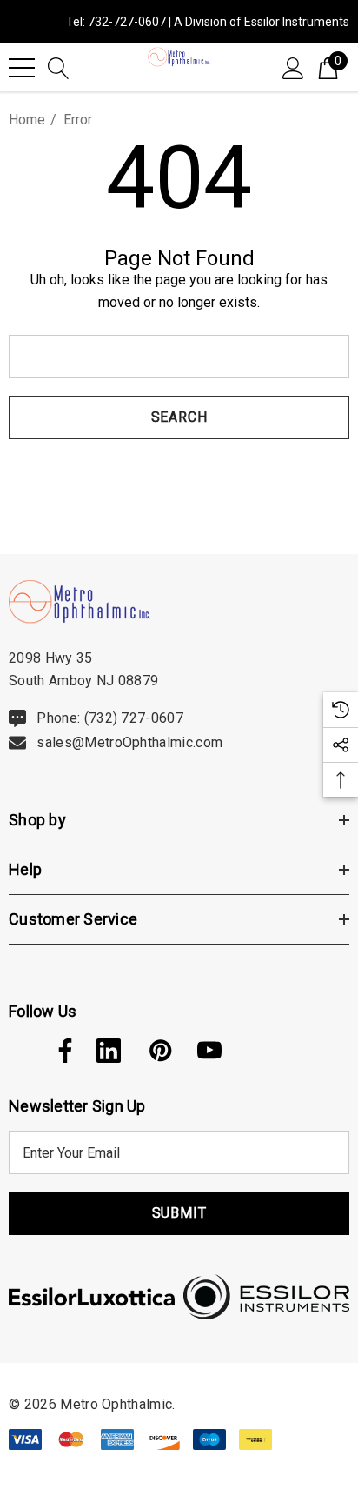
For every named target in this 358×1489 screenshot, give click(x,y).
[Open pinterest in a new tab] (159, 1050)
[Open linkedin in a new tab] (108, 1050)
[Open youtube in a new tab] (209, 1050)
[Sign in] (293, 67)
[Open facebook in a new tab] (61, 1050)
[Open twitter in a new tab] (19, 1050)
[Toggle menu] (22, 68)
